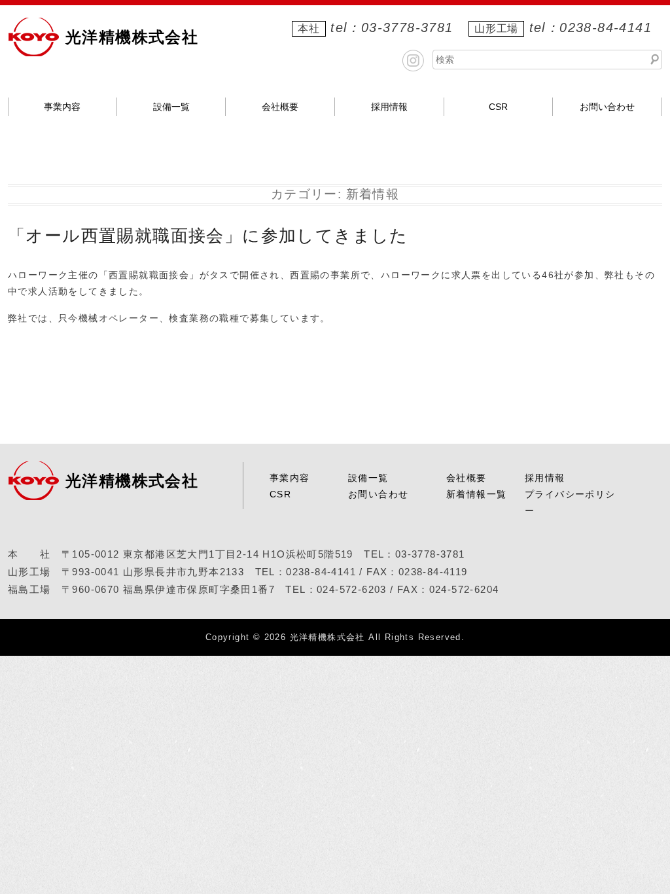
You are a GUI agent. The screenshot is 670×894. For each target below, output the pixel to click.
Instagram (413, 60)
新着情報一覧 (476, 494)
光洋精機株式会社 (131, 37)
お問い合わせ (607, 106)
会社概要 (280, 106)
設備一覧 (171, 106)
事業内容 (62, 106)
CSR (498, 106)
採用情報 (389, 106)
